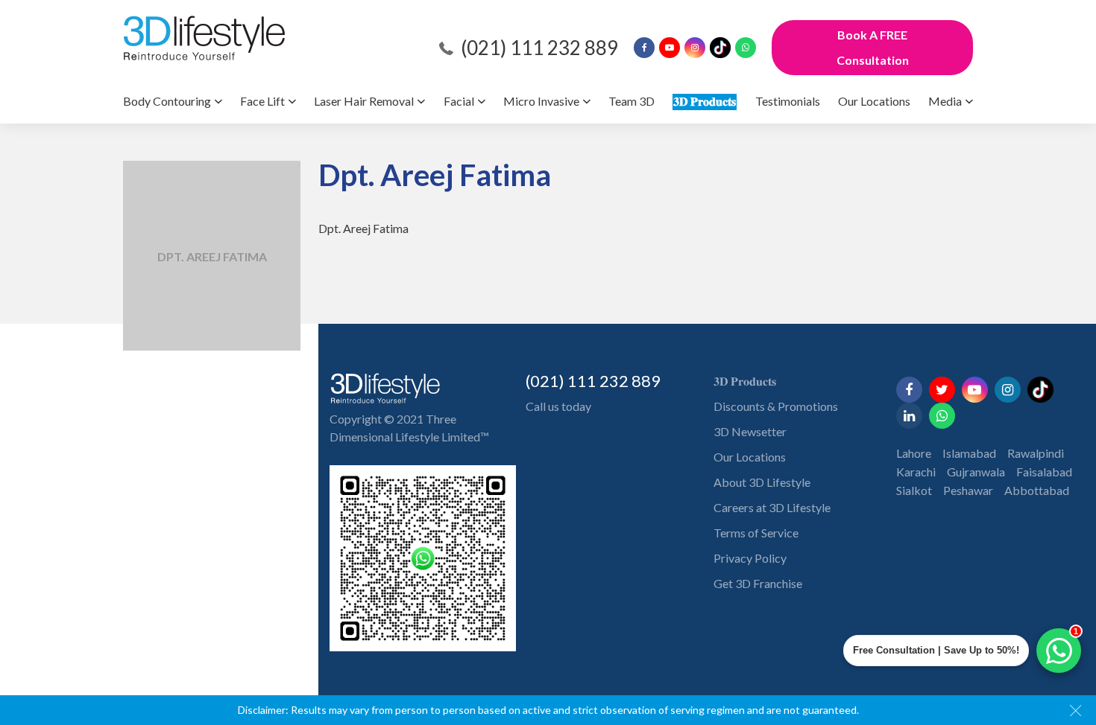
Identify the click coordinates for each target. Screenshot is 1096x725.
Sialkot (914, 490)
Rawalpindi (1035, 453)
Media (945, 101)
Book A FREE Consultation (873, 47)
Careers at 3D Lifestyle (772, 507)
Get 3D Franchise (758, 583)
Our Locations (874, 101)
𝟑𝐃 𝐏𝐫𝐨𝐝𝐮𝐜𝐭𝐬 (704, 101)
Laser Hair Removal (364, 101)
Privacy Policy (750, 558)
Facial (459, 101)
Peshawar (968, 490)
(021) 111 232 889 (539, 48)
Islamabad (969, 453)
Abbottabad (1036, 490)
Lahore (913, 453)
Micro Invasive (541, 101)
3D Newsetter (750, 431)
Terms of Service (756, 533)
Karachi (916, 471)
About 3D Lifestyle (762, 482)
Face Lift (262, 101)
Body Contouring (167, 101)
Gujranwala (976, 471)
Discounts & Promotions (776, 406)
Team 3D (631, 101)
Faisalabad (1044, 471)
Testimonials (787, 101)
